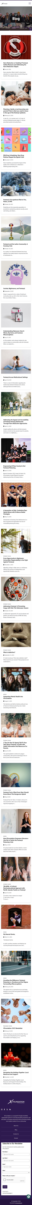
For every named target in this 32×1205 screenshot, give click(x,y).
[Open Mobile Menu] (30, 3)
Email (4, 1164)
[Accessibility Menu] (28, 1196)
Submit (5, 1187)
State (4, 1170)
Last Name (5, 1158)
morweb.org (19, 1203)
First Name (5, 1151)
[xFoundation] (4, 3)
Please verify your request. (9, 1175)
